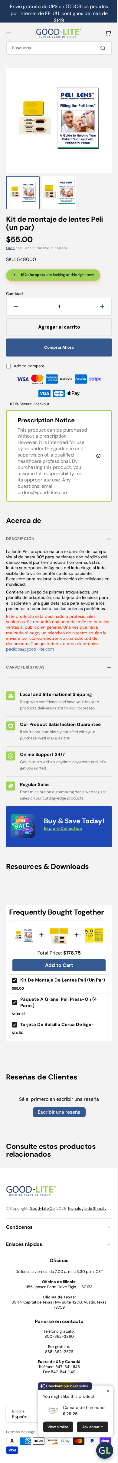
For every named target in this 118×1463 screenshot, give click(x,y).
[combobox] (56, 48)
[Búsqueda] (99, 48)
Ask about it (88, 1427)
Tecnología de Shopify (87, 1240)
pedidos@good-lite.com (30, 654)
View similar (53, 1427)
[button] (8, 33)
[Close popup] (103, 1390)
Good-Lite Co (42, 1240)
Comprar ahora (57, 341)
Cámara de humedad (79, 1407)
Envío (10, 242)
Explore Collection (30, 864)
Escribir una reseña (56, 1144)
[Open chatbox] (100, 1450)
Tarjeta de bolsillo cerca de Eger (56, 1057)
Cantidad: (15, 287)
